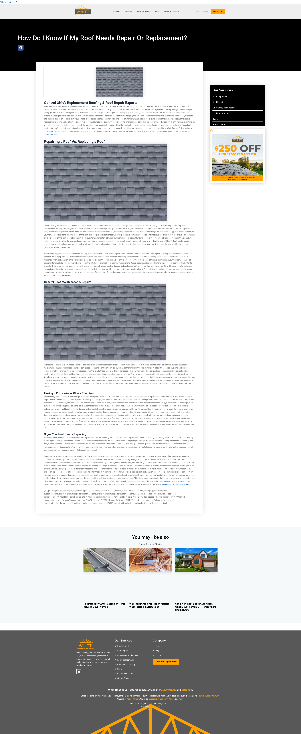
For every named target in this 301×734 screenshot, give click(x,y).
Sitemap (150, 709)
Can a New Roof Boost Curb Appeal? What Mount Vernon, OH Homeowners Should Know (195, 606)
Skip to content (7, 2)
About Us (116, 11)
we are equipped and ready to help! (175, 484)
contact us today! (51, 134)
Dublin (207, 696)
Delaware (215, 696)
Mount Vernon (133, 699)
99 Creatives (154, 707)
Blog (157, 11)
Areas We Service (143, 11)
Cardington (154, 699)
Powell (201, 696)
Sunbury (164, 699)
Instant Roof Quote (172, 11)
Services (128, 11)
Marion (171, 699)
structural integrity (124, 116)
